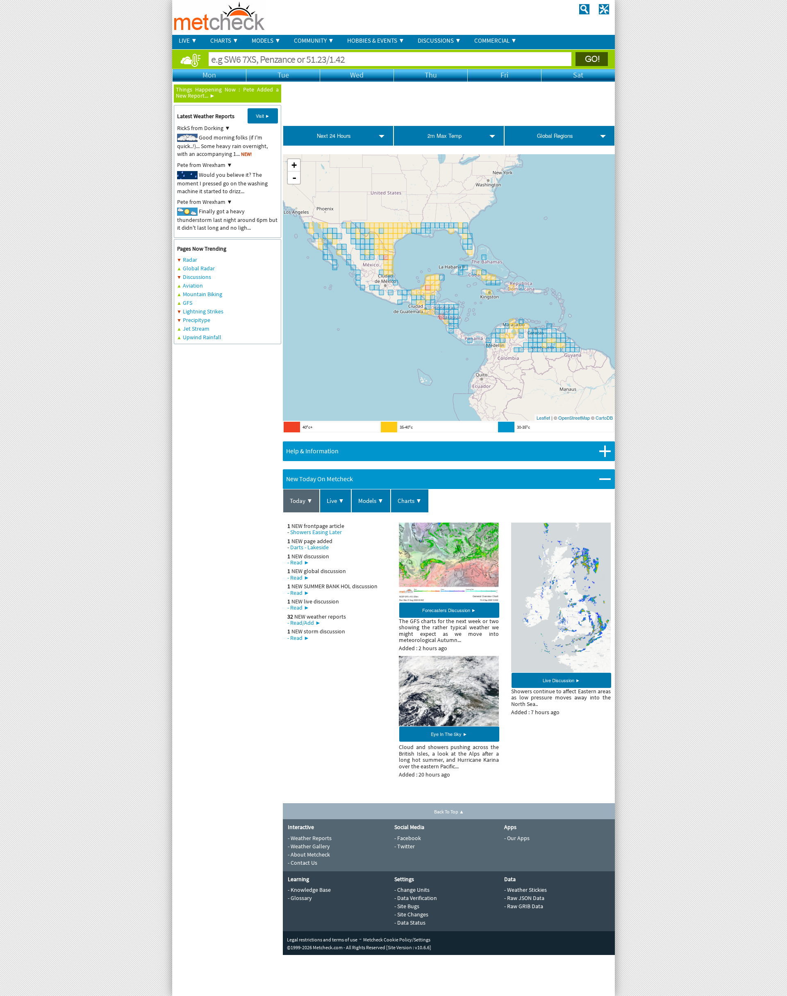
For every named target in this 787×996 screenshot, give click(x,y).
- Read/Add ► (304, 622)
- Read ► (298, 562)
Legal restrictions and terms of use (322, 940)
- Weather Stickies (525, 889)
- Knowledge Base (309, 889)
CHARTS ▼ (224, 40)
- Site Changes (411, 914)
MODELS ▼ (266, 40)
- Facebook (407, 838)
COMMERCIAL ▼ (495, 40)
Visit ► (263, 115)
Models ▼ (371, 501)
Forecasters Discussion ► (449, 610)
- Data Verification (415, 898)
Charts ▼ (410, 501)
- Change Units (412, 889)
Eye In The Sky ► (449, 734)
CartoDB (604, 417)
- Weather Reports (310, 838)
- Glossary (300, 898)
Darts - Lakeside (309, 547)
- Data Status (409, 922)
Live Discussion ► (561, 680)
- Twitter (404, 846)
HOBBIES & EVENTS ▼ (376, 40)
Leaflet (543, 417)
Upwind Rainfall (202, 337)
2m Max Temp (445, 135)
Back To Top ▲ (449, 812)
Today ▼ (301, 501)
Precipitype (196, 320)
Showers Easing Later (316, 532)
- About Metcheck (309, 854)
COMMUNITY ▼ (314, 40)
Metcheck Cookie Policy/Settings (396, 940)
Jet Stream (196, 328)
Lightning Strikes (203, 311)
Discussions (197, 277)
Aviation (193, 285)
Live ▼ (335, 501)
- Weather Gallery (309, 846)
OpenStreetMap (574, 417)
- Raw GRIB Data (523, 906)
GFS (187, 302)
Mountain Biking (202, 294)
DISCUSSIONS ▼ (439, 40)
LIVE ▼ (188, 40)
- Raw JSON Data (524, 898)
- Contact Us (302, 862)
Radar (190, 259)
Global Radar (199, 268)
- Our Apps (517, 838)
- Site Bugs (406, 906)
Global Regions (555, 135)
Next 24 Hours (334, 135)
